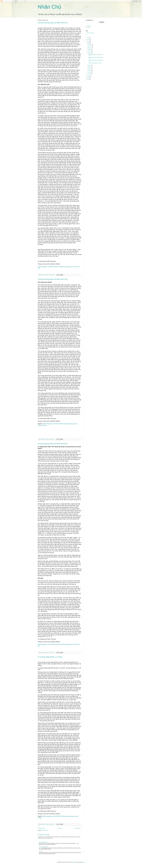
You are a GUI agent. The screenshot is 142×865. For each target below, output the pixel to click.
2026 (88, 37)
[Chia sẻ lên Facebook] (61, 275)
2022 (88, 76)
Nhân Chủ (49, 7)
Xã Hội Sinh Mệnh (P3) (43, 846)
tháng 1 (89, 73)
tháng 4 (89, 68)
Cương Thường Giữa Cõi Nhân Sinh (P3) (52, 444)
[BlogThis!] (58, 275)
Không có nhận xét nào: (50, 274)
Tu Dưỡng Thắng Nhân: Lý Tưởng (50, 657)
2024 (88, 41)
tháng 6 (89, 65)
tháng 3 (89, 70)
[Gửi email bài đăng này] (57, 275)
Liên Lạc (88, 27)
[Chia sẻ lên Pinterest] (62, 275)
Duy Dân (40, 851)
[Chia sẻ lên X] (59, 275)
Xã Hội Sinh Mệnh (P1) (43, 842)
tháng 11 (90, 46)
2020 (88, 79)
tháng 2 (89, 72)
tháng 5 (89, 66)
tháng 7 (89, 53)
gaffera (74, 862)
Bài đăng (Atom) (44, 830)
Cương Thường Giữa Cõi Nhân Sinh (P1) (52, 23)
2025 (88, 39)
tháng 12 (90, 44)
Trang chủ (60, 828)
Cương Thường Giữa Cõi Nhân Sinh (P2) (52, 279)
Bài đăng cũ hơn (77, 828)
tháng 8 (89, 51)
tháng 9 (89, 49)
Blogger (83, 862)
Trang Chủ (89, 25)
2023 (88, 42)
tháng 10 (90, 47)
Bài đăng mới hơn (41, 828)
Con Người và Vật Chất (43, 834)
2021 (88, 77)
